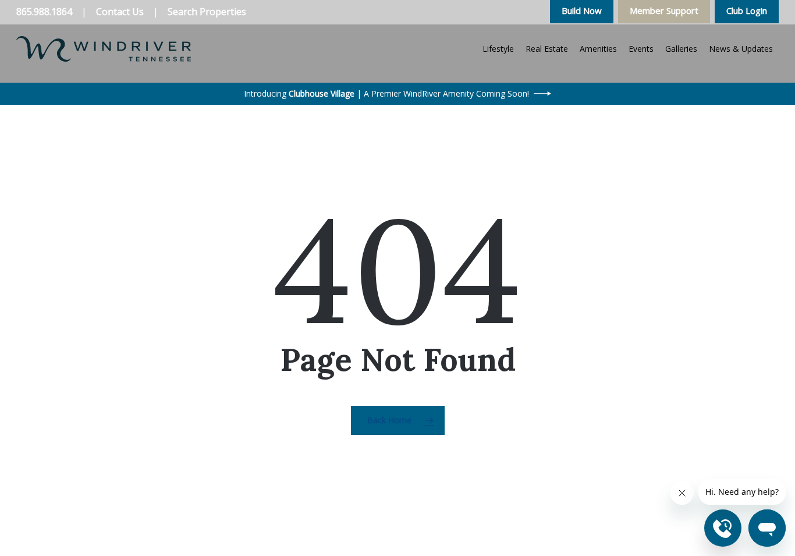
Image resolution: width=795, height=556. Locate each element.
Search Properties (207, 11)
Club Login (746, 10)
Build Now (582, 10)
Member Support (664, 10)
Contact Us (120, 11)
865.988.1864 (44, 11)
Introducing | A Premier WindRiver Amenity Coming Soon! (386, 93)
